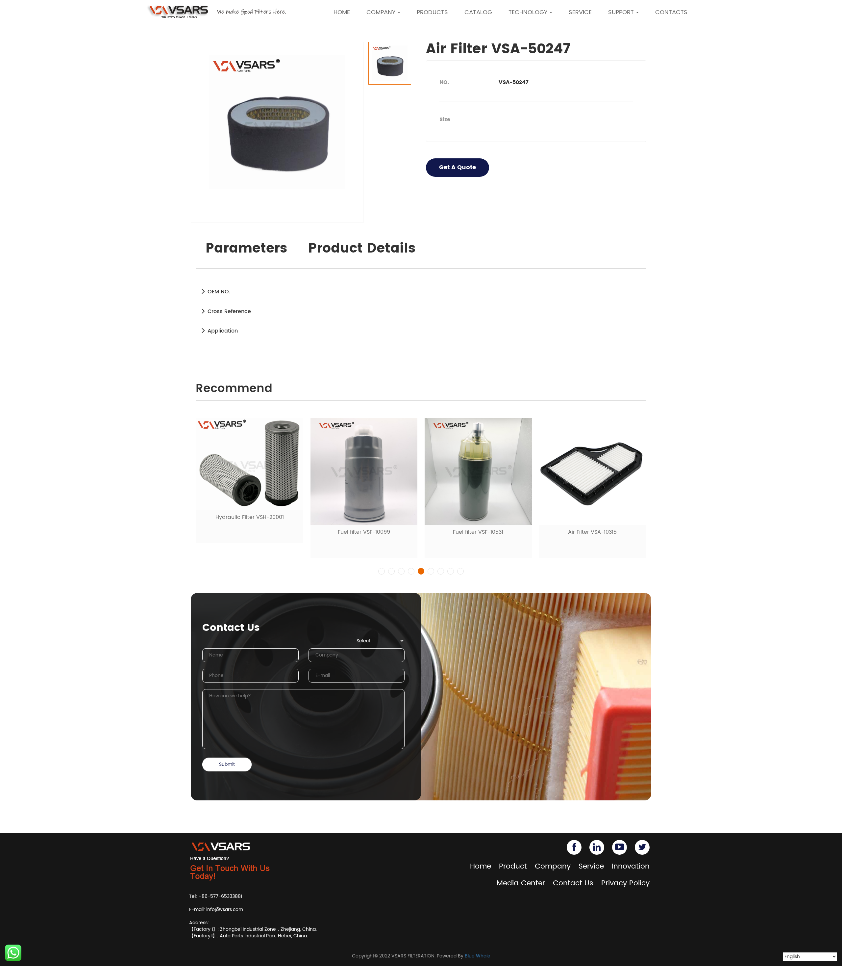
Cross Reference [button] (228, 311)
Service (591, 866)
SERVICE (580, 12)
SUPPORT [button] (621, 12)
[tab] (421, 291)
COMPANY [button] (381, 12)
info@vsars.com (224, 909)
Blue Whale (477, 956)
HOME (342, 12)
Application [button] (222, 331)
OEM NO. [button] (218, 291)
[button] (381, 571)
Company (553, 866)
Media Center (521, 883)
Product (513, 866)
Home (480, 866)
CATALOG (478, 12)
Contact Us (573, 883)
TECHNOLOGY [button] (528, 12)
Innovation (631, 866)
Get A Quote (457, 167)
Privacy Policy (625, 883)
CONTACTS (671, 12)
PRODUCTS (432, 12)
